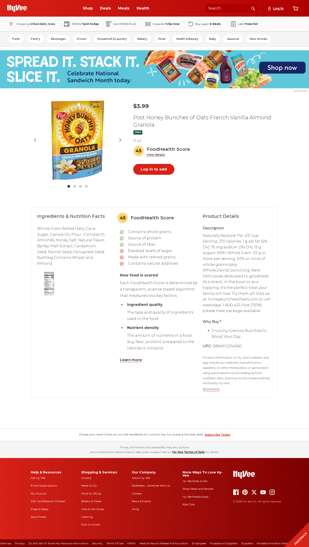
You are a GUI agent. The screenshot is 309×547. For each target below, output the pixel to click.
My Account (39, 493)
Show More (211, 389)
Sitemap (5, 543)
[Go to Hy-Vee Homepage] (17, 8)
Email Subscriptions (44, 485)
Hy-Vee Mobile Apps (195, 496)
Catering (87, 516)
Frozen (81, 39)
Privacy (20, 543)
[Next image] (120, 140)
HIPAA (131, 543)
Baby (212, 39)
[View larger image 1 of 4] (77, 140)
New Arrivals (258, 39)
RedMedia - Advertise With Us (151, 485)
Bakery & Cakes (91, 501)
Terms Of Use (115, 543)
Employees (199, 543)
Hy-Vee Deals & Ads (195, 481)
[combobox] (231, 8)
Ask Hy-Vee (38, 478)
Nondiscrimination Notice (273, 543)
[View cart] (295, 8)
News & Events (141, 501)
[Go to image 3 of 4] (80, 186)
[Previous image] (35, 140)
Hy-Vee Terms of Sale (188, 452)
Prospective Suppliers (224, 543)
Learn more (131, 360)
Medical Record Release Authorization (163, 543)
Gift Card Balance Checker (48, 501)
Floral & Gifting (91, 493)
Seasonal (233, 39)
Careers (137, 493)
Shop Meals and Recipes (198, 488)
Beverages (58, 39)
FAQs (135, 509)
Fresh (16, 39)
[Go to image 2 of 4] (75, 186)
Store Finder (38, 516)
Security (97, 543)
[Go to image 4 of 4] (86, 186)
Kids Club (189, 504)
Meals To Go (89, 485)
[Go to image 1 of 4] (69, 186)
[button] (156, 155)
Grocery (86, 478)
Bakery (142, 39)
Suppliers (247, 543)
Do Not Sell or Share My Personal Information (58, 543)
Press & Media (39, 509)
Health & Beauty (187, 39)
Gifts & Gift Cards (92, 509)
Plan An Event (90, 524)
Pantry (35, 39)
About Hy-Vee (141, 478)
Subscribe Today (217, 435)
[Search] (253, 8)
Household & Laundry (112, 39)
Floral (161, 39)
